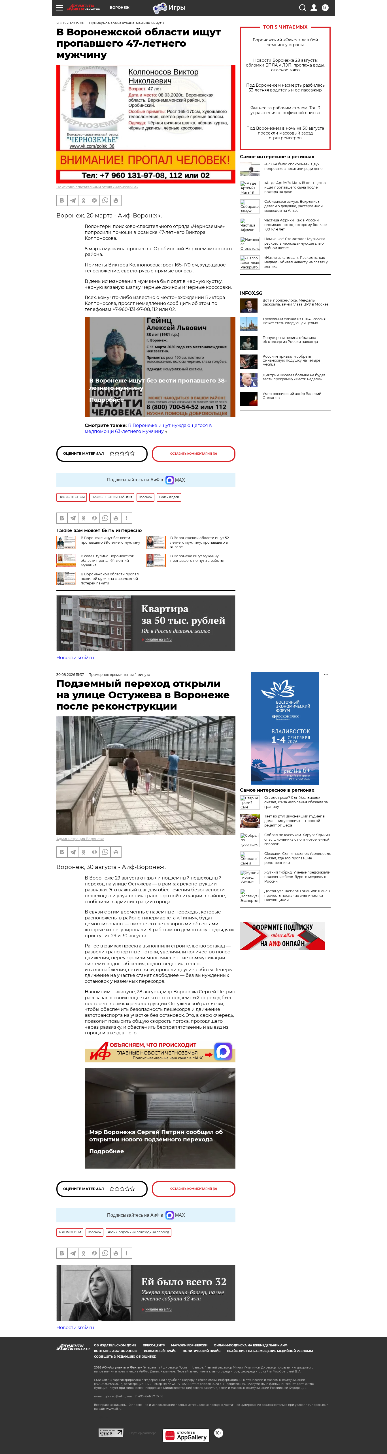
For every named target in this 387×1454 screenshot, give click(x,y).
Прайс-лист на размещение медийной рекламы (270, 1351)
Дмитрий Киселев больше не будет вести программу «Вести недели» (294, 377)
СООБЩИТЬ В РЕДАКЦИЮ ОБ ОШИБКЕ (125, 1357)
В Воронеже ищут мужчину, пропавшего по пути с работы (197, 558)
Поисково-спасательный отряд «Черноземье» (97, 187)
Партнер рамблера (142, 1433)
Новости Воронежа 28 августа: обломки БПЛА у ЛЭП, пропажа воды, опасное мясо (285, 65)
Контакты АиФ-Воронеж (115, 1351)
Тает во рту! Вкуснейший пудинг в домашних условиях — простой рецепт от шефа (294, 820)
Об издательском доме (115, 1345)
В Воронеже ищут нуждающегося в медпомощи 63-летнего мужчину (148, 428)
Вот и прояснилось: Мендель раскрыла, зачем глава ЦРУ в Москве (295, 302)
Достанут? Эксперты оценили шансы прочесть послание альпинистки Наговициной (297, 895)
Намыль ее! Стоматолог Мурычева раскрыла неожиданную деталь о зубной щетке (294, 243)
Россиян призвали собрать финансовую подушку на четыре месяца (291, 360)
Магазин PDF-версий (189, 1345)
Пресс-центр (154, 1345)
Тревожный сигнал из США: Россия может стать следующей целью (294, 321)
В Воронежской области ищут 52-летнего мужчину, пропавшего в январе (200, 542)
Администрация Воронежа (80, 839)
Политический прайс (201, 1351)
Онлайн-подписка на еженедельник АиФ (251, 1345)
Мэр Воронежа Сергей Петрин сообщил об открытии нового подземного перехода (156, 1136)
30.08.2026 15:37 (70, 674)
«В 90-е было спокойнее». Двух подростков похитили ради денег (294, 166)
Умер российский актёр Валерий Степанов (292, 396)
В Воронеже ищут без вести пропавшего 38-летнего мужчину (158, 384)
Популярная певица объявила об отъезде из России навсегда (290, 340)
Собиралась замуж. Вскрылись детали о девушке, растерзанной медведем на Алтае (293, 206)
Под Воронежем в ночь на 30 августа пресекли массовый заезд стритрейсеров (285, 133)
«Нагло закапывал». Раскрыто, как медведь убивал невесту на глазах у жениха (296, 262)
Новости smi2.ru (75, 657)
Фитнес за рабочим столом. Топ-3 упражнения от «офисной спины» (285, 110)
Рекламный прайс (160, 1351)
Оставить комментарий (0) (193, 454)
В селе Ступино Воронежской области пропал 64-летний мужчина (107, 560)
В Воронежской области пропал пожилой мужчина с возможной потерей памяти (110, 578)
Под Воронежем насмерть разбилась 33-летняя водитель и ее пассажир (285, 88)
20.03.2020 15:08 (70, 23)
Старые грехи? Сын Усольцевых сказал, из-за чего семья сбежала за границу (296, 802)
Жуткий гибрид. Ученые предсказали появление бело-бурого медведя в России (297, 876)
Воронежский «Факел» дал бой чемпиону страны (285, 42)
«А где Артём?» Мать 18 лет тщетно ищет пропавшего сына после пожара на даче (295, 187)
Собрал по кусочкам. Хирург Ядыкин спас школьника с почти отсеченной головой (297, 839)
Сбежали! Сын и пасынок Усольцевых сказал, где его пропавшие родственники (297, 858)
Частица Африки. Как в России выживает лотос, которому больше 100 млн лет (295, 224)
